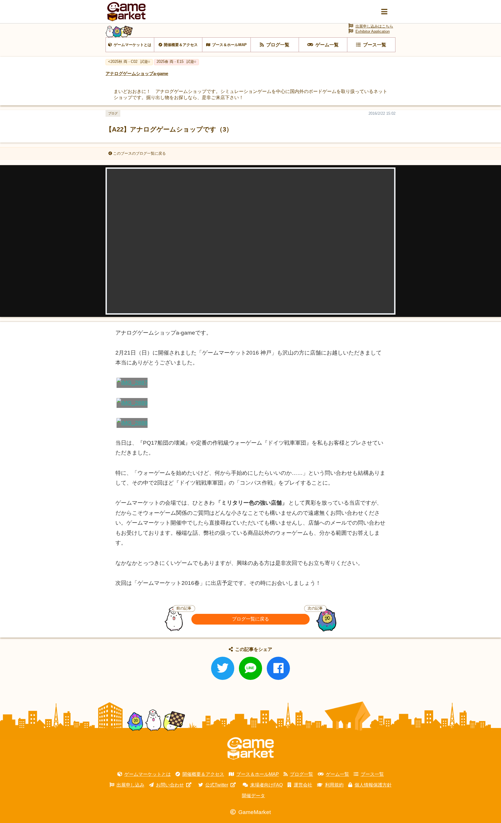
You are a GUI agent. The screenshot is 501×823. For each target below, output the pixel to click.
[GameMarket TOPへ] (250, 748)
